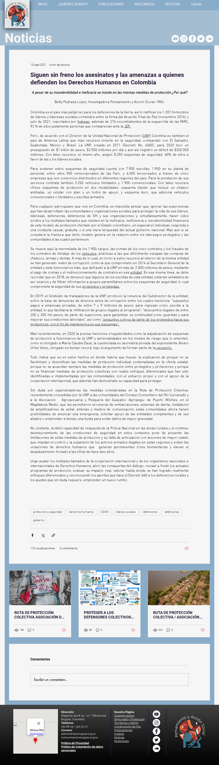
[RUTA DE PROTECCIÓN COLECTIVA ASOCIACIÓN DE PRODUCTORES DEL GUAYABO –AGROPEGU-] (40, 587)
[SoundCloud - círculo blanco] (209, 38)
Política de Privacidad (75, 743)
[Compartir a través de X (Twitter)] (43, 535)
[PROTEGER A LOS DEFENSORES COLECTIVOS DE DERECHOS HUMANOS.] (110, 587)
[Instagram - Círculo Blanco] (184, 38)
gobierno (38, 520)
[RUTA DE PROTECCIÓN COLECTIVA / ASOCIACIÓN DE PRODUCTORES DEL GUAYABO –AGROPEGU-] (179, 587)
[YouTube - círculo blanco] (175, 38)
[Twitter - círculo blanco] (201, 38)
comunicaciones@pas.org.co (79, 737)
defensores (150, 512)
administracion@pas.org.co (78, 733)
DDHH (105, 512)
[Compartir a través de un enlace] (53, 535)
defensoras (172, 512)
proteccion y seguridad (47, 512)
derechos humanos (81, 512)
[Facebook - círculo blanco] (192, 38)
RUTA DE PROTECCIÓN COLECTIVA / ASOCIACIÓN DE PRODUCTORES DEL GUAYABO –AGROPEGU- (176, 614)
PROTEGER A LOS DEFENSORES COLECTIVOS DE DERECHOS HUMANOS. (107, 614)
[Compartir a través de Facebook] (32, 535)
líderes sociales (126, 512)
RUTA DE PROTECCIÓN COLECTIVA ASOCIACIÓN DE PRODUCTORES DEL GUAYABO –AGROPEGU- (39, 614)
